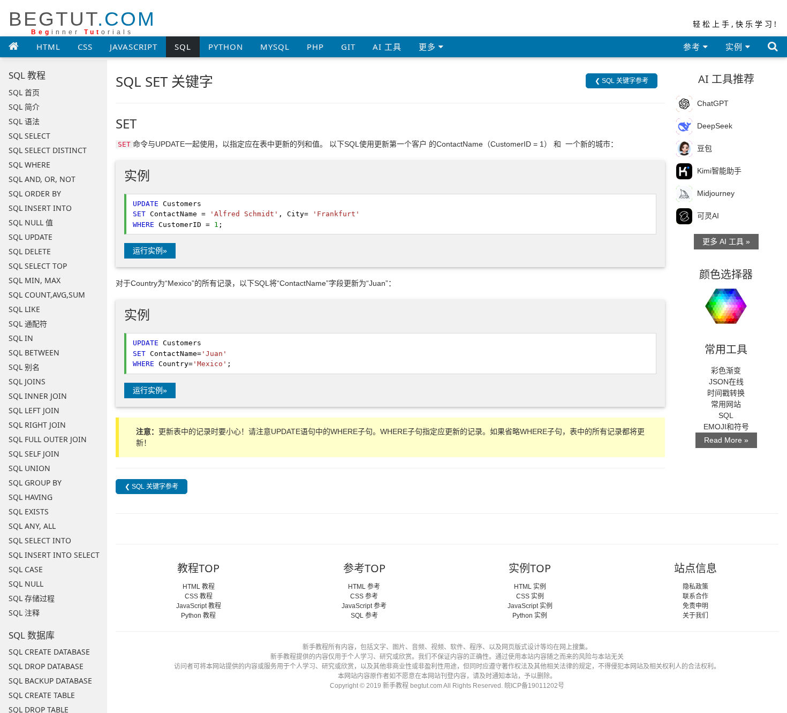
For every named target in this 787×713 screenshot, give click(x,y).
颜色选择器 (726, 274)
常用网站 (726, 404)
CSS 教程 (199, 596)
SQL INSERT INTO (40, 208)
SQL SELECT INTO (40, 540)
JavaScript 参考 (364, 606)
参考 (693, 46)
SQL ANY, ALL (32, 526)
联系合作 (695, 596)
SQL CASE (26, 569)
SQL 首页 (24, 92)
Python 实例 (529, 615)
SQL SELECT (29, 136)
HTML (48, 46)
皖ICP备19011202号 (534, 685)
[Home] (14, 46)
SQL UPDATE (30, 237)
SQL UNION (29, 468)
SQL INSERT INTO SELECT (54, 555)
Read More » (726, 440)
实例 (735, 46)
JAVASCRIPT (133, 46)
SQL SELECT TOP (38, 266)
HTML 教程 (199, 586)
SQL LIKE (24, 309)
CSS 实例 (530, 596)
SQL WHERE (29, 165)
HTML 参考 (364, 586)
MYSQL (275, 46)
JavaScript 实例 (530, 606)
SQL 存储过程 (32, 598)
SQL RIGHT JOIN (37, 425)
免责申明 (695, 606)
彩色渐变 (726, 370)
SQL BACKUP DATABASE (50, 681)
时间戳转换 (726, 393)
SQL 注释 (24, 613)
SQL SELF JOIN (34, 454)
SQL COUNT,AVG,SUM (47, 295)
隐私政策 (695, 586)
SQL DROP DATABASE (46, 666)
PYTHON (225, 46)
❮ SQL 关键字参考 (621, 81)
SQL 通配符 (28, 323)
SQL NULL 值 (31, 222)
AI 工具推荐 (726, 79)
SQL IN (21, 338)
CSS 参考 (364, 596)
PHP (315, 46)
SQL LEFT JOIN (34, 410)
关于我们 (695, 615)
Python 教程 (198, 615)
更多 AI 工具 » (726, 241)
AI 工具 (387, 46)
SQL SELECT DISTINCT (48, 150)
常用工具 (726, 349)
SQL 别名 (24, 367)
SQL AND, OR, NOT (42, 179)
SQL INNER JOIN (38, 396)
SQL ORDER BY (35, 193)
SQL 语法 (24, 121)
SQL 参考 (364, 615)
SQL (183, 46)
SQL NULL (26, 584)
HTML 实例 (530, 586)
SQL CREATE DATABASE (49, 652)
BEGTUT (82, 22)
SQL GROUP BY (35, 482)
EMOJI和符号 (726, 426)
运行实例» (150, 250)
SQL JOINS (27, 381)
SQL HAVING (30, 497)
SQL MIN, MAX (34, 280)
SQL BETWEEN (34, 352)
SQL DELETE (30, 251)
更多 (428, 46)
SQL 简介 (24, 107)
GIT (348, 46)
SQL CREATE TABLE (42, 695)
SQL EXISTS (29, 511)
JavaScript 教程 (198, 606)
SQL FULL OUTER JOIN (48, 439)
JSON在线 (726, 381)
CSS (85, 46)
